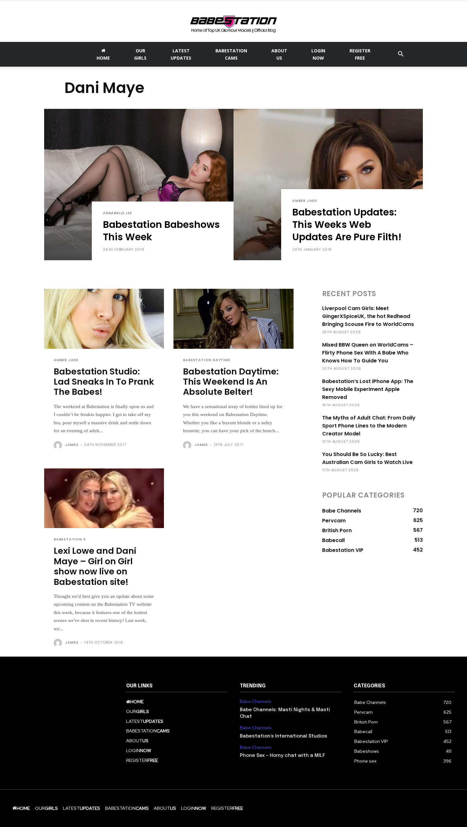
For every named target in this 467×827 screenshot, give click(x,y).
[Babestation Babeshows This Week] (139, 184)
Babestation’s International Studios (283, 736)
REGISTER (359, 54)
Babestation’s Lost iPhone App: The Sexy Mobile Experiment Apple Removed (367, 389)
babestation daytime (206, 360)
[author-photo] (59, 445)
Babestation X (70, 539)
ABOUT (279, 54)
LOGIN (318, 54)
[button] (400, 55)
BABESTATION (231, 54)
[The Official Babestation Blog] (233, 22)
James (71, 444)
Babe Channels (256, 701)
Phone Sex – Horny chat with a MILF (282, 755)
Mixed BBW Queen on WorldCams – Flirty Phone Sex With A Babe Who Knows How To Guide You (367, 352)
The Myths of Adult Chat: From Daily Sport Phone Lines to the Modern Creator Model (369, 425)
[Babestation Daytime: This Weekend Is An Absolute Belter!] (233, 319)
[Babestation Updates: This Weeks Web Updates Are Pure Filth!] (328, 184)
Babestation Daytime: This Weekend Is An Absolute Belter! (231, 382)
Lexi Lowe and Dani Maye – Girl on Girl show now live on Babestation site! (95, 566)
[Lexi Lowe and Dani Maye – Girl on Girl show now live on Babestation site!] (104, 498)
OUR (140, 54)
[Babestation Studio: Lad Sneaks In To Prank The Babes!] (104, 319)
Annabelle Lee (117, 213)
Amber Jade (304, 201)
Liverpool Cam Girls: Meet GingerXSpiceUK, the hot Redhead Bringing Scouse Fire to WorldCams (368, 316)
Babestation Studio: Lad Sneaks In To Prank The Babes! (104, 382)
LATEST (181, 54)
